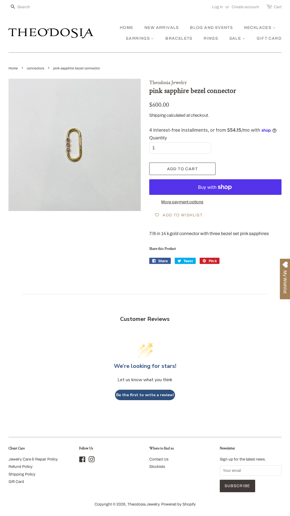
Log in (217, 7)
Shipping (157, 115)
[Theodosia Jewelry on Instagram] (91, 461)
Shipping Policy (21, 474)
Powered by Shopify (178, 504)
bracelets (179, 38)
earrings (138, 38)
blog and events (211, 27)
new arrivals (161, 27)
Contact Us (159, 459)
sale (235, 38)
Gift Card (16, 481)
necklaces (258, 27)
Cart (278, 7)
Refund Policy (20, 466)
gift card (269, 38)
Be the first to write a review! (145, 395)
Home (13, 68)
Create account (245, 7)
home (126, 27)
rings (211, 38)
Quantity (158, 137)
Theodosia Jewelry (143, 504)
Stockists (157, 466)
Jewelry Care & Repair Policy (33, 459)
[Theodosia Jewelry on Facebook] (82, 461)
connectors (35, 68)
